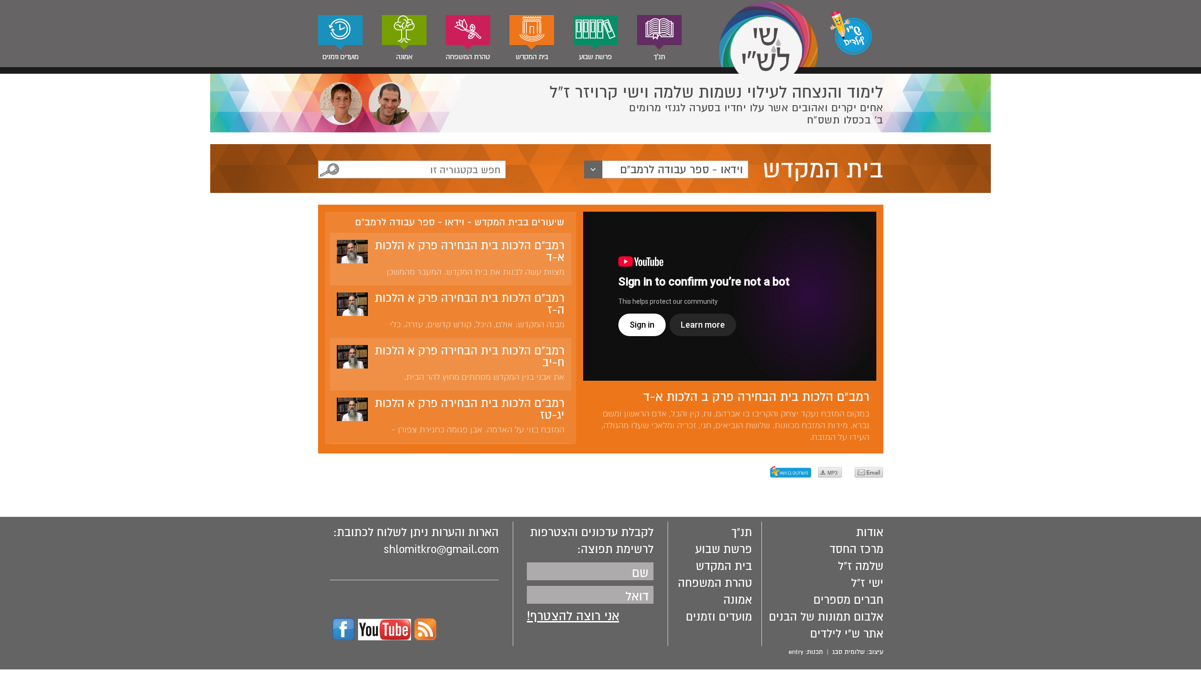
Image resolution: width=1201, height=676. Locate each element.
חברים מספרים (848, 600)
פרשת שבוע (595, 56)
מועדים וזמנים (340, 56)
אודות (869, 532)
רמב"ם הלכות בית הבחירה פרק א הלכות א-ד (469, 251)
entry (796, 652)
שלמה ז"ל (860, 566)
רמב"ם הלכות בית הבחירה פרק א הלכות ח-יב (469, 356)
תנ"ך (659, 56)
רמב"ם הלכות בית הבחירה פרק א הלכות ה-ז (469, 304)
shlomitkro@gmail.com (441, 549)
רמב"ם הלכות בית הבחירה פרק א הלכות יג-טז (469, 409)
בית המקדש (532, 56)
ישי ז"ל (867, 583)
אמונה (404, 56)
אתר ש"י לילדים (846, 634)
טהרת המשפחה (468, 56)
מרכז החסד (856, 549)
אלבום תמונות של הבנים (826, 617)
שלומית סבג (848, 652)
